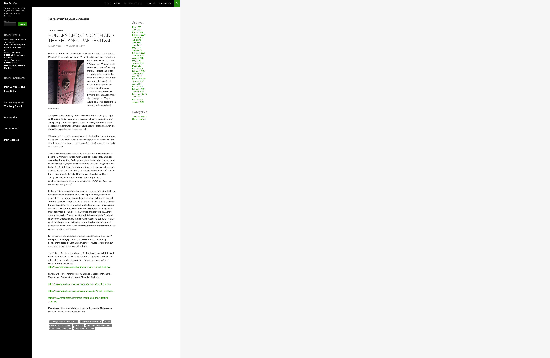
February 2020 (138, 53)
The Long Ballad (13, 106)
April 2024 (137, 29)
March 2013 (137, 99)
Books (117, 3)
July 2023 (136, 40)
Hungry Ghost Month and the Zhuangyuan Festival (81, 37)
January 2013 (138, 102)
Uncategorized (139, 119)
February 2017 (138, 71)
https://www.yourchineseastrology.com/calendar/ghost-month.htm (81, 290)
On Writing (150, 3)
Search (7, 21)
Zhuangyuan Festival (84, 329)
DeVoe (107, 322)
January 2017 (138, 73)
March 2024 (137, 32)
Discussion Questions (133, 3)
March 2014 (137, 86)
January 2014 (138, 91)
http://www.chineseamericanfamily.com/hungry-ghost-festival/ (79, 266)
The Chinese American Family (99, 325)
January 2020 (138, 55)
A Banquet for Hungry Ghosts (64, 322)
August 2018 (138, 58)
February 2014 (138, 89)
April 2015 (137, 76)
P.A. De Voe (10, 3)
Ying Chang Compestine (61, 329)
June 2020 (137, 50)
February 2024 (138, 35)
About (108, 3)
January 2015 (138, 81)
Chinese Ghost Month (91, 322)
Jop (6, 128)
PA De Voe (79, 325)
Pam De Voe (10, 86)
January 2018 (138, 63)
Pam (6, 117)
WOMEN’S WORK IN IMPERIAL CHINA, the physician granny (14, 55)
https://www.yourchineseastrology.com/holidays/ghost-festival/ (79, 284)
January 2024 (138, 37)
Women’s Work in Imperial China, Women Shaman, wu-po (15, 47)
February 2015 (138, 78)
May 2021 (136, 47)
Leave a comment (77, 46)
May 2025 (136, 27)
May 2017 (136, 66)
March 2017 (137, 68)
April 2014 (137, 84)
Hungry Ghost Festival (61, 325)
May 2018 (136, 60)
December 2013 (139, 94)
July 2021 (136, 42)
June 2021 (137, 45)
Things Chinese (165, 3)
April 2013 (137, 96)
